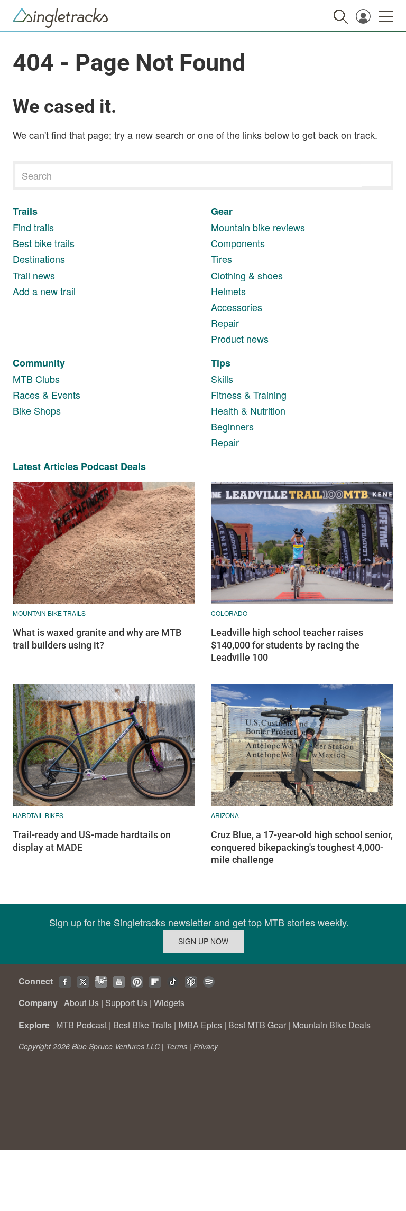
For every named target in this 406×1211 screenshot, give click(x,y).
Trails (25, 211)
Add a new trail (44, 291)
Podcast (99, 466)
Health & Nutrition (248, 410)
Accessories (236, 307)
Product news (240, 338)
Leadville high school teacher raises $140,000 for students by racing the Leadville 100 (287, 645)
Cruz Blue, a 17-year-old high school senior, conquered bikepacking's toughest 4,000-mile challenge (302, 847)
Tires (221, 259)
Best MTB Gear (257, 1025)
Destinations (39, 259)
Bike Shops (37, 410)
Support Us (126, 1003)
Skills (222, 379)
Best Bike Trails (142, 1025)
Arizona (225, 815)
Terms (176, 1046)
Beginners (232, 426)
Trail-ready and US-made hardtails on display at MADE (92, 840)
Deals (133, 466)
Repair (225, 323)
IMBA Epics (200, 1025)
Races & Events (46, 394)
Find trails (33, 227)
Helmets (228, 291)
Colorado (229, 612)
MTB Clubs (36, 379)
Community (39, 363)
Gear (222, 211)
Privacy (205, 1046)
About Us (81, 1003)
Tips (220, 363)
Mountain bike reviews (258, 227)
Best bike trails (44, 243)
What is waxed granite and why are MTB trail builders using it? (97, 638)
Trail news (34, 275)
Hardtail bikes (38, 815)
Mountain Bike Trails (49, 612)
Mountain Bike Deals (331, 1025)
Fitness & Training (249, 394)
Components (238, 243)
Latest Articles (45, 466)
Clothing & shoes (247, 275)
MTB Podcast (81, 1025)
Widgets (169, 1003)
